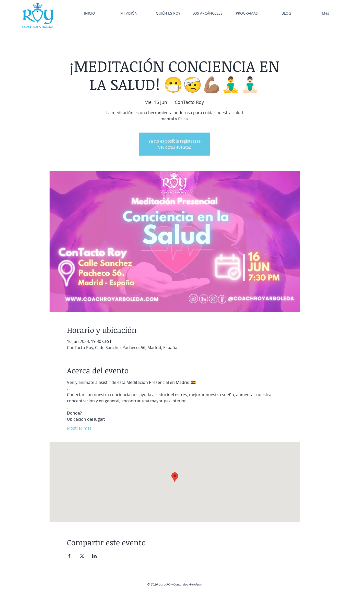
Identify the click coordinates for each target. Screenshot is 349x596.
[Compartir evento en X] (81, 556)
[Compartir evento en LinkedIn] (94, 556)
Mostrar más (79, 428)
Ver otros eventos (174, 147)
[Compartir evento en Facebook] (69, 556)
